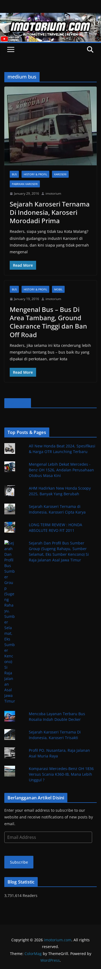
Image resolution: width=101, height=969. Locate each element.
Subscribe (19, 862)
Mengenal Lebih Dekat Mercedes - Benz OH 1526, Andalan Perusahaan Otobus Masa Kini (61, 470)
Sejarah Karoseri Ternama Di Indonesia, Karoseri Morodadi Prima (50, 212)
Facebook (18, 403)
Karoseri (60, 174)
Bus (14, 174)
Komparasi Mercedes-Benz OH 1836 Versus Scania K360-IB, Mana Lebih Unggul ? (61, 774)
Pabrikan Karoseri (25, 184)
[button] (50, 126)
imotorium (53, 193)
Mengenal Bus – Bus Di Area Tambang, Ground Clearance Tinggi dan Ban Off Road (48, 322)
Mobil (58, 289)
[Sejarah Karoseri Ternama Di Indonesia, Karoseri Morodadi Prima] (50, 126)
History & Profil (35, 174)
